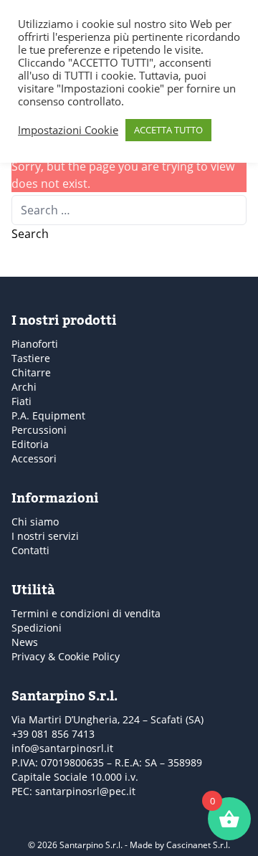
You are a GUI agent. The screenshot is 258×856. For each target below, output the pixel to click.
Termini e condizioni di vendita (86, 613)
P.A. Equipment (48, 415)
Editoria (30, 444)
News (24, 642)
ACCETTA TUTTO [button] (168, 129)
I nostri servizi (45, 536)
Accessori (34, 458)
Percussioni (39, 430)
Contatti (30, 550)
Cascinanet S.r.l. (198, 844)
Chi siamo (35, 521)
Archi (24, 387)
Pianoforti (34, 344)
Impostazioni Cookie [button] (68, 130)
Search (30, 233)
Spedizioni (36, 627)
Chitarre (31, 372)
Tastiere (30, 358)
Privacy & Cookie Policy (65, 656)
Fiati (21, 401)
